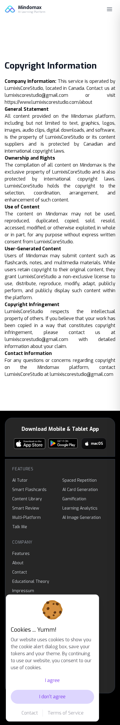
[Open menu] (109, 9)
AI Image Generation (81, 517)
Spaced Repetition (79, 480)
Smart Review (25, 508)
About (18, 563)
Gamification (74, 499)
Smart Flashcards (29, 489)
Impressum (23, 591)
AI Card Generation (80, 489)
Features (21, 553)
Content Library (27, 499)
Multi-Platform (26, 517)
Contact (30, 713)
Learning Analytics (80, 508)
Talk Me (19, 527)
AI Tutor (20, 480)
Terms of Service (65, 713)
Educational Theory (30, 581)
